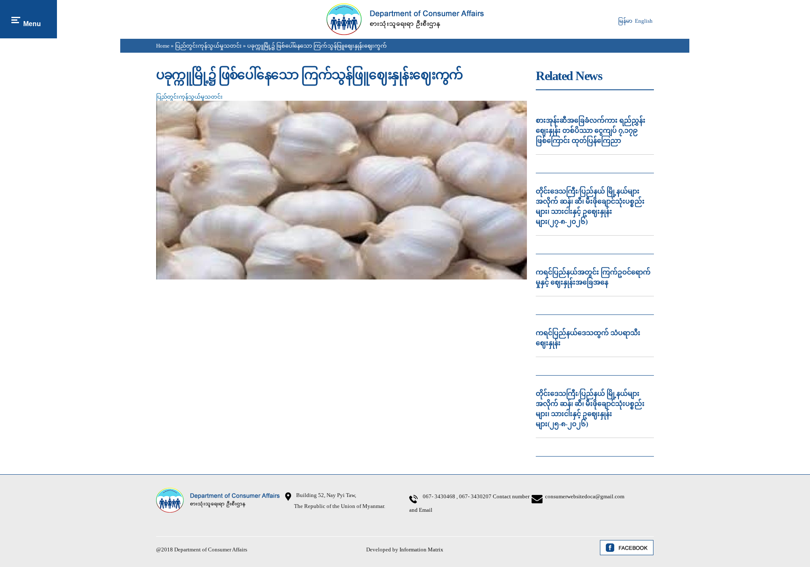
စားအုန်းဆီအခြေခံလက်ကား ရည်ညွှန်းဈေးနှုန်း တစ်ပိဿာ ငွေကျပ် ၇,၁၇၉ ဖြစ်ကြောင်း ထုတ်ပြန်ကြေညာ (590, 130)
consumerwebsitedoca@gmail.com (584, 496)
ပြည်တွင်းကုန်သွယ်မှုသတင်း (208, 46)
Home (163, 46)
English (644, 21)
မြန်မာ (625, 21)
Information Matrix (421, 549)
